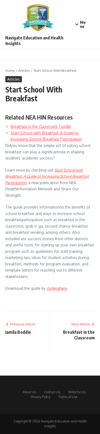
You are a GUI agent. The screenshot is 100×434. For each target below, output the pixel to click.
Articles (24, 70)
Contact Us (52, 392)
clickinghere (57, 288)
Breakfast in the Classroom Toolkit (41, 126)
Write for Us (77, 392)
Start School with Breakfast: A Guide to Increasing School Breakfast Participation (47, 176)
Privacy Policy (40, 397)
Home (10, 70)
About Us (29, 392)
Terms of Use (67, 397)
